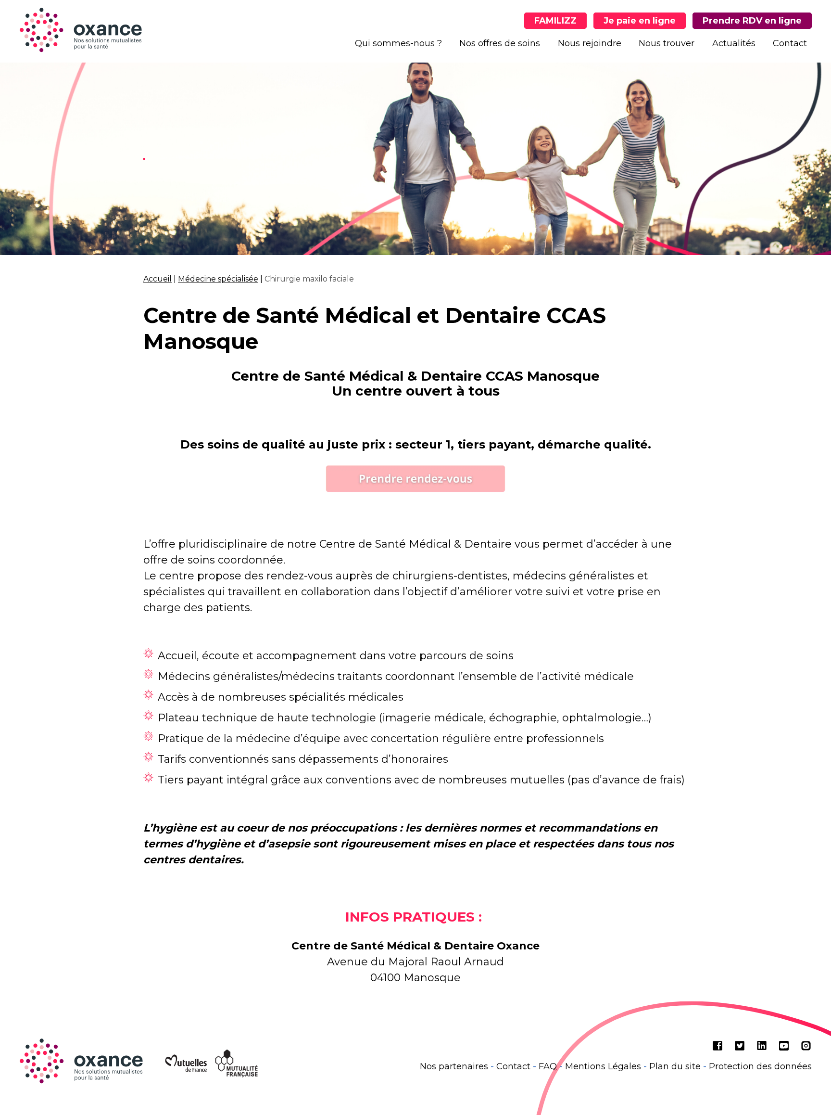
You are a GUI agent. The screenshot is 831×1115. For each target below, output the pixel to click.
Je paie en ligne (640, 20)
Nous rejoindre (589, 43)
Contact (790, 43)
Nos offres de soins (499, 43)
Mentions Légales (603, 1066)
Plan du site (675, 1066)
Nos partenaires (454, 1066)
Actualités (733, 43)
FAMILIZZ (555, 20)
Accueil (157, 278)
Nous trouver (666, 43)
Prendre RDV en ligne (752, 20)
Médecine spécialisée (218, 278)
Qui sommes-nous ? (398, 43)
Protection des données (760, 1066)
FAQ (548, 1066)
